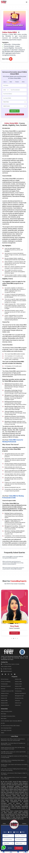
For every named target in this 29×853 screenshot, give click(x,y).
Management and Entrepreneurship (19, 697)
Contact (24, 823)
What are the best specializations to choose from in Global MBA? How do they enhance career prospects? (12, 563)
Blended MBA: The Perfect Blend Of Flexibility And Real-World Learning (13, 744)
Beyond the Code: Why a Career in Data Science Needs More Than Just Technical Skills (13, 739)
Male (11, 81)
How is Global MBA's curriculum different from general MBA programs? (12, 557)
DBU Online (3, 718)
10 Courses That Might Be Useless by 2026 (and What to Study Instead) (14, 756)
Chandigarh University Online (8, 716)
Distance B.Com (5, 693)
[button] (12, 638)
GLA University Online (6, 728)
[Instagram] (8, 674)
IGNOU (2, 732)
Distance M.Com (5, 705)
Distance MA (18, 679)
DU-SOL (3, 723)
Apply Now (13, 110)
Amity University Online (6, 711)
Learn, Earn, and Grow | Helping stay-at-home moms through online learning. (14, 769)
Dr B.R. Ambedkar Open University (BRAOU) (11, 720)
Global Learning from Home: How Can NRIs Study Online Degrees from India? (13, 748)
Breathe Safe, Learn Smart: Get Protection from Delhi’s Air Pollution (14, 765)
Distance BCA (4, 702)
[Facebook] (2, 674)
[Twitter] (5, 674)
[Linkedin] (11, 674)
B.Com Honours (4, 679)
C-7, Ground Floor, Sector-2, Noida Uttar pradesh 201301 (10, 665)
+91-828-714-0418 (7, 668)
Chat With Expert (14, 632)
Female (17, 81)
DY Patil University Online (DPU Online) (10, 725)
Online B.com (18, 702)
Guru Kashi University (6, 730)
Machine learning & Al (20, 693)
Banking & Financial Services (6, 687)
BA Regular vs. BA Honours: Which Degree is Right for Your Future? (14, 773)
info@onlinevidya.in (7, 671)
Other (23, 81)
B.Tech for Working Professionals (5, 683)
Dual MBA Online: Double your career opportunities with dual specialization (13, 752)
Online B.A (17, 700)
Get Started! (18, 848)
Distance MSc (18, 686)
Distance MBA (18, 681)
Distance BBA (4, 700)
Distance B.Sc (4, 695)
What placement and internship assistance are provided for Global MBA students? (13, 568)
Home (4, 823)
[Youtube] (14, 674)
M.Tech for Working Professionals (20, 690)
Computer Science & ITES (7, 691)
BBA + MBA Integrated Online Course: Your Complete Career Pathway (14, 778)
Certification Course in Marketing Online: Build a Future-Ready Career (12, 761)
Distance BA (4, 698)
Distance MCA (18, 684)
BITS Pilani (3, 713)
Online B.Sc (17, 705)
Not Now (10, 848)
